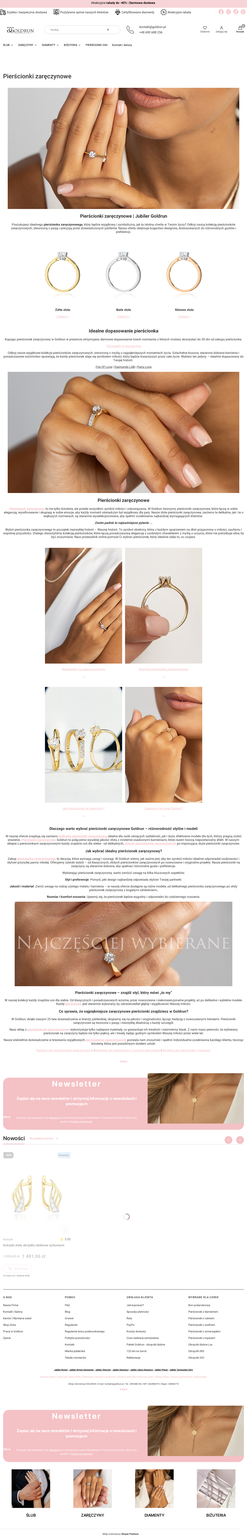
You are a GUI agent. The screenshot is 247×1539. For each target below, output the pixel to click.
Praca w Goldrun (13, 1331)
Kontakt (69, 1344)
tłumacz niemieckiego (181, 1376)
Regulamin (55, 1117)
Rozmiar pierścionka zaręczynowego (164, 669)
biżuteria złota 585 (126, 1376)
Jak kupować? (135, 1305)
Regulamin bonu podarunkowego (85, 1331)
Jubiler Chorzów (103, 1370)
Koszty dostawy (136, 1331)
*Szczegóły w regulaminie (123, 346)
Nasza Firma (10, 1305)
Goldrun (123, 1061)
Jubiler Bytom (61, 1370)
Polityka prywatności (77, 1337)
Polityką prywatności (81, 1121)
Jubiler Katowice (121, 1370)
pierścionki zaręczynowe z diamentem (75, 1376)
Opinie (7, 1337)
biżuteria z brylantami (105, 1376)
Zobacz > (63, 316)
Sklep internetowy (120, 1534)
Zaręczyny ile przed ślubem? (163, 808)
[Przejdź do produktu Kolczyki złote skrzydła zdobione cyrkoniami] (37, 1193)
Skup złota (9, 1324)
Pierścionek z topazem (201, 1337)
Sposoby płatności (138, 1311)
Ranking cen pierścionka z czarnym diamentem (128, 1050)
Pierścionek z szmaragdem (204, 1331)
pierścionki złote (145, 1376)
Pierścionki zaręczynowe (38, 840)
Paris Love (144, 367)
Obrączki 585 (196, 1351)
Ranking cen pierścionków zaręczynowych (65, 1050)
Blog (67, 1311)
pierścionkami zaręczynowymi (48, 1029)
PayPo (130, 1324)
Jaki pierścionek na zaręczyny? (83, 808)
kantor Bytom (200, 1376)
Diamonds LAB (124, 367)
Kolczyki (8, 1239)
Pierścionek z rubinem (201, 1318)
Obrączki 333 (196, 1357)
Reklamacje (133, 1357)
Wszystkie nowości (41, 1138)
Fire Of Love (104, 367)
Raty (129, 1318)
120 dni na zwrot (137, 1351)
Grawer (69, 1318)
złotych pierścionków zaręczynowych (150, 843)
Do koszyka (21, 1268)
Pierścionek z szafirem (201, 1324)
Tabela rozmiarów (75, 1357)
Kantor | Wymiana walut (17, 1318)
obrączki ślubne (47, 1376)
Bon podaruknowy (199, 1305)
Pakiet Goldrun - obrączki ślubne (146, 1344)
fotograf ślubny (162, 1376)
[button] (116, 29)
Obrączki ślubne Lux (200, 1344)
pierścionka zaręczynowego (36, 859)
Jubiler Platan (161, 1370)
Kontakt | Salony (13, 1311)
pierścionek (73, 1004)
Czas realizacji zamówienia (143, 1337)
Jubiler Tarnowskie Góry (181, 1370)
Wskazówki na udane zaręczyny (83, 669)
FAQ (67, 1305)
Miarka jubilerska (75, 1351)
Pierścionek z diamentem (203, 1311)
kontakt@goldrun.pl (152, 27)
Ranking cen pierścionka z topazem (186, 1050)
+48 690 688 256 (150, 32)
